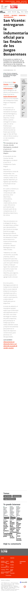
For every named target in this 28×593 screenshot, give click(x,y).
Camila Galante (12, 562)
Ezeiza (7, 569)
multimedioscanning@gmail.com (7, 584)
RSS (20, 563)
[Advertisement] (14, 364)
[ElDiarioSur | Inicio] (26, 558)
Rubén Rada (11, 570)
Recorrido (14, 11)
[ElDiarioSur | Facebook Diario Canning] (22, 551)
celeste (12, 567)
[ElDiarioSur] (4, 552)
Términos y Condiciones (5, 580)
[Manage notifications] (25, 587)
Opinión (26, 11)
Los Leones (18, 12)
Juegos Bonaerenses (10, 96)
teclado (12, 564)
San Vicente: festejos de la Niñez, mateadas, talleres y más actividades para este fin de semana (13, 529)
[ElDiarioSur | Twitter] (24, 551)
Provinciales (8, 575)
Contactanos (23, 561)
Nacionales (3, 567)
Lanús (2, 564)
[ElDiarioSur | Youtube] (24, 553)
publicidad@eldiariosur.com (7, 586)
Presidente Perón (8, 572)
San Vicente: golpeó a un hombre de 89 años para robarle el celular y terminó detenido (19, 531)
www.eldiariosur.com (5, 582)
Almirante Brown (3, 573)
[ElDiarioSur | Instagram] (22, 553)
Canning (18, 1)
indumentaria (8, 88)
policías (9, 11)
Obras (22, 11)
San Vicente (24, 1)
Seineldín (12, 573)
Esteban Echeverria (10, 1)
